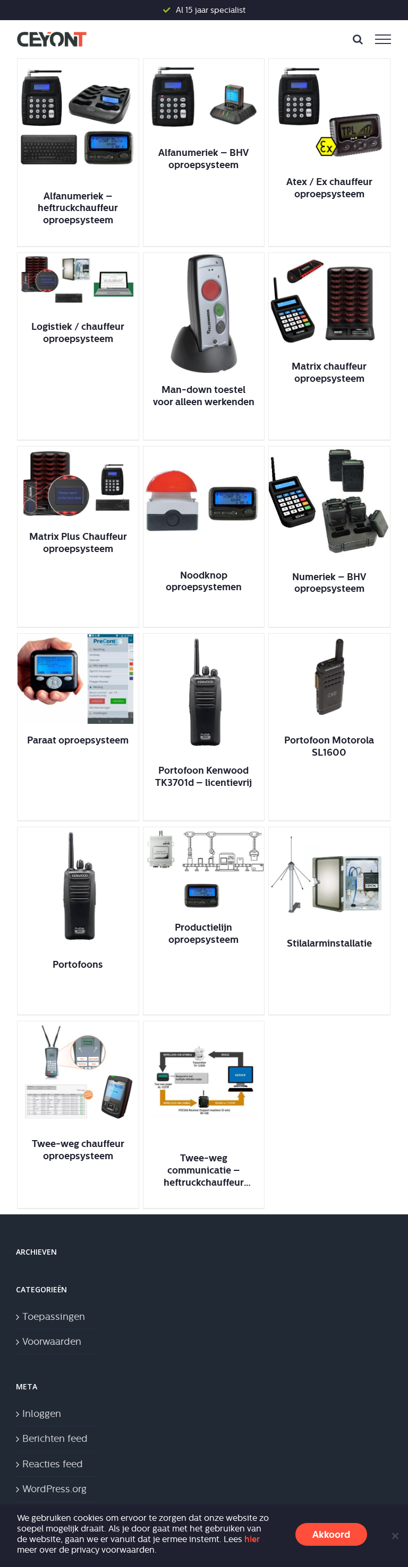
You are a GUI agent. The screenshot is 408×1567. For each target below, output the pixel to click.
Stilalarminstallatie (329, 943)
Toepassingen (53, 1316)
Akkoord (331, 1534)
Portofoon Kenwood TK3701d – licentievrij (203, 776)
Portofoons (78, 964)
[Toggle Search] (358, 39)
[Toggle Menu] (383, 39)
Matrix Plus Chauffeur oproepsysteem (78, 542)
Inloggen (41, 1413)
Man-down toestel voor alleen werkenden (203, 395)
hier (252, 1539)
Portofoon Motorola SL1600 (329, 746)
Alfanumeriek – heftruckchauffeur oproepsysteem (78, 208)
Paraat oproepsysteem (78, 740)
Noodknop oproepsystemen (204, 581)
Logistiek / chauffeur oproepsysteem (77, 332)
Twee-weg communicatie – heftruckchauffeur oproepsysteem (204, 1170)
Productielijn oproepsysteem (203, 933)
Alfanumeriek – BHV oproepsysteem (203, 158)
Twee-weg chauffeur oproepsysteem (78, 1149)
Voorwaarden (51, 1341)
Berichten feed (55, 1438)
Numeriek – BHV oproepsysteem (329, 582)
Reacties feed (52, 1464)
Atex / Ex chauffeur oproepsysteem (329, 187)
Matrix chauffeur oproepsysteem (329, 372)
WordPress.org (54, 1489)
